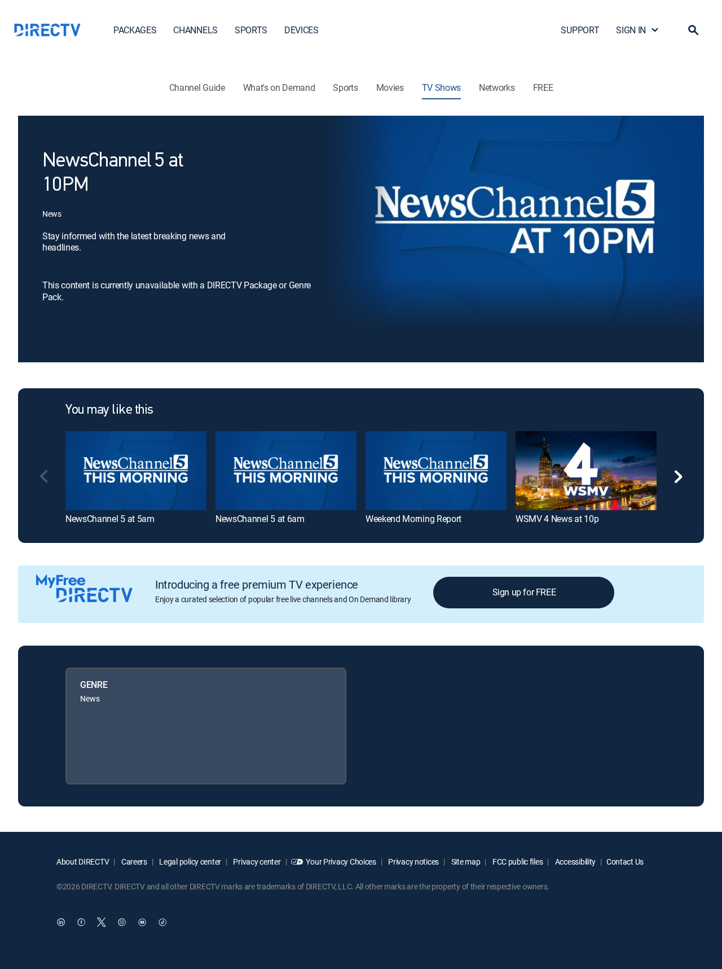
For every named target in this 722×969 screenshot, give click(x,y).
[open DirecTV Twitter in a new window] (101, 922)
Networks (496, 87)
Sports (345, 87)
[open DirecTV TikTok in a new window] (162, 922)
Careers (133, 861)
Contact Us (625, 861)
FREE (543, 87)
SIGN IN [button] (631, 30)
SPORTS (251, 30)
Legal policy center (189, 861)
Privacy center (256, 861)
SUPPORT (580, 30)
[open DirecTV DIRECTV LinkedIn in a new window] (60, 922)
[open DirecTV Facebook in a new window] (81, 922)
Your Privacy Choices (341, 861)
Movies (390, 87)
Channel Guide (197, 87)
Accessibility (574, 861)
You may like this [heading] (109, 410)
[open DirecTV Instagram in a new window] (121, 922)
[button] (693, 30)
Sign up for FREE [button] (524, 592)
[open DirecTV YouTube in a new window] (142, 922)
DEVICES (301, 30)
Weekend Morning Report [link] (413, 518)
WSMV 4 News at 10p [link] (557, 518)
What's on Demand (279, 87)
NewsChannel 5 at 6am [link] (260, 518)
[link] (135, 470)
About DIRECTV (82, 861)
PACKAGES (134, 30)
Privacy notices (413, 861)
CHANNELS (195, 30)
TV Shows (441, 87)
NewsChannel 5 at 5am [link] (110, 518)
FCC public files (517, 861)
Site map (465, 861)
